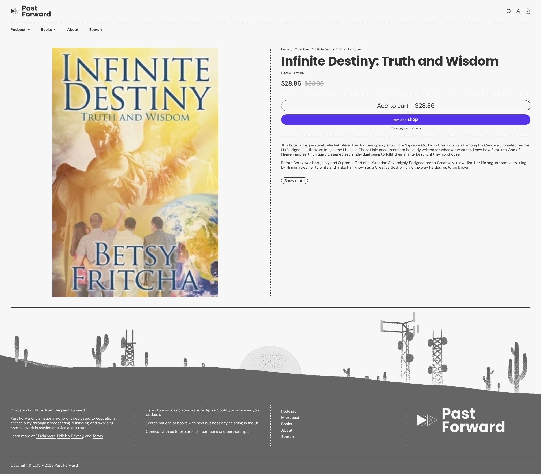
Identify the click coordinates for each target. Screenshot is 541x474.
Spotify (223, 410)
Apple (211, 410)
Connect (153, 431)
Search (152, 423)
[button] (509, 11)
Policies (63, 435)
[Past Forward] (31, 11)
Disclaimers (45, 435)
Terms (98, 435)
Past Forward (66, 465)
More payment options (406, 128)
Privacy (77, 435)
